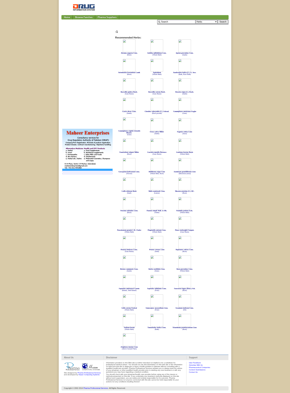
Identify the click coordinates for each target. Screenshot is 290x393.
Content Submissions (197, 370)
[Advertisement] (167, 7)
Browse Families (83, 17)
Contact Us (193, 372)
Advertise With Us (196, 365)
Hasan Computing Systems (89, 375)
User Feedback (195, 363)
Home (67, 17)
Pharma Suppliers (107, 17)
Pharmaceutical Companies (199, 367)
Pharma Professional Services (89, 373)
